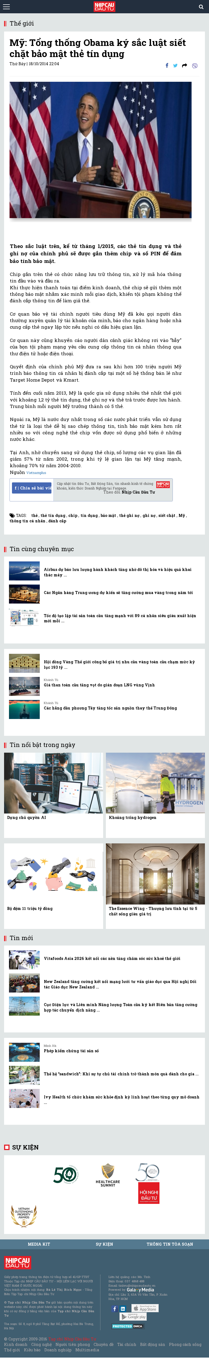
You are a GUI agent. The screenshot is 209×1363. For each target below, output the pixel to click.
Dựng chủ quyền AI (26, 817)
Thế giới (12, 1349)
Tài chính (126, 1344)
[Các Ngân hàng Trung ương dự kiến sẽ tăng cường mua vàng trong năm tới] (24, 594)
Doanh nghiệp (58, 1349)
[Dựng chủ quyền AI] (53, 782)
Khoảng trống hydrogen (132, 817)
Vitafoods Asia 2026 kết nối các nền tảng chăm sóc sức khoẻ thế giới (112, 958)
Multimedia (87, 1349)
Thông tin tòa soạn (170, 1244)
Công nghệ (41, 1344)
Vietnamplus (36, 472)
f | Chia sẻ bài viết (33, 488)
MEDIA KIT (39, 1244)
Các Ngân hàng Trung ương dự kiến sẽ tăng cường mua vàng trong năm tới (118, 592)
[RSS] (184, 65)
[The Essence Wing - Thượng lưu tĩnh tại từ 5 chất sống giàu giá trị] (155, 873)
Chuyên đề (103, 1344)
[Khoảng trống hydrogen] (155, 782)
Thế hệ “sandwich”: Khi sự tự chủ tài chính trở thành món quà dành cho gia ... (121, 1073)
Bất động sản (152, 1344)
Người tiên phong (73, 1344)
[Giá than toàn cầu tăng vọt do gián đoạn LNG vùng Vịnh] (24, 686)
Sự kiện (25, 1147)
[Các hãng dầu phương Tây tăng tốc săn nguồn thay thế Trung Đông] (24, 709)
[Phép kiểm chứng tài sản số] (24, 1052)
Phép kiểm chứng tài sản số (71, 1050)
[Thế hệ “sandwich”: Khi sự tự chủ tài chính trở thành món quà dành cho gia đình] (24, 1075)
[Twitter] (175, 65)
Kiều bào (32, 1349)
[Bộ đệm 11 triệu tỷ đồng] (53, 873)
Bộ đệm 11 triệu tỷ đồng (30, 908)
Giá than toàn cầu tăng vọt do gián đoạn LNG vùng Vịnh (99, 684)
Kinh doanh (15, 1344)
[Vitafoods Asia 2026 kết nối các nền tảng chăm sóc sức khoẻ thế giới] (24, 959)
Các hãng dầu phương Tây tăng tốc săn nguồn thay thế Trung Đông (110, 708)
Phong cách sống (185, 1344)
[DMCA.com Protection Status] (128, 1326)
